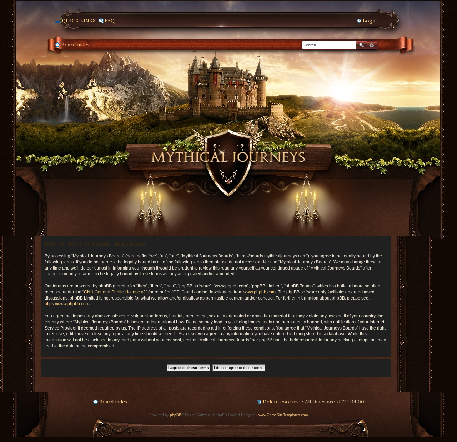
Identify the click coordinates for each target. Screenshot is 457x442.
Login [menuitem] (370, 20)
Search (361, 45)
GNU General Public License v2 (115, 292)
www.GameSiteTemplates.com (283, 415)
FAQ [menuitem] (110, 20)
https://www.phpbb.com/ (67, 303)
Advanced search (372, 45)
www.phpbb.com (259, 292)
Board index (75, 44)
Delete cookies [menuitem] (281, 401)
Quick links (79, 20)
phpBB (175, 415)
